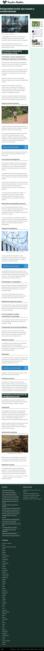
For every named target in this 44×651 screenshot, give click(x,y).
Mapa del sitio (13, 649)
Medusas (4, 613)
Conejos (4, 561)
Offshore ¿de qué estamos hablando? (9, 533)
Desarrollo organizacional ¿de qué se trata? (10, 510)
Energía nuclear (5, 575)
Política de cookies (34, 649)
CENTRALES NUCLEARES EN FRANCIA (31, 495)
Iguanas (4, 595)
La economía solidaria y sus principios (9, 527)
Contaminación (5, 563)
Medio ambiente (5, 611)
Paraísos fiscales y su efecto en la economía (10, 535)
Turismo (4, 644)
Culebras (4, 564)
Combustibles (5, 559)
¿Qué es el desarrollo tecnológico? (9, 492)
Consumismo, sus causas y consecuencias (10, 496)
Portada (3, 478)
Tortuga (4, 642)
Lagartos (4, 599)
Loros (3, 608)
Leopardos (4, 602)
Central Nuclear (5, 555)
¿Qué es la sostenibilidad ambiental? (9, 494)
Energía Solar (5, 577)
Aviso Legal (41, 649)
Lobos (3, 606)
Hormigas (4, 593)
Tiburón (3, 637)
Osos (3, 620)
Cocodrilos (4, 557)
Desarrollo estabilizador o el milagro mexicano (12, 477)
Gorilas (3, 588)
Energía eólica (5, 574)
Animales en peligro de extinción (9, 546)
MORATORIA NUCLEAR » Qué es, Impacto (32, 498)
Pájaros (3, 622)
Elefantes (4, 572)
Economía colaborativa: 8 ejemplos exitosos (10, 519)
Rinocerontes (5, 631)
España (3, 581)
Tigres (3, 638)
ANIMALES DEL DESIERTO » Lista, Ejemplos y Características (15, 475)
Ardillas (3, 550)
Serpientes (4, 633)
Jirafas (3, 597)
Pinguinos (4, 629)
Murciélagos (4, 619)
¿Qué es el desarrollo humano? (8, 490)
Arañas (3, 548)
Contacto (18, 649)
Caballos (4, 554)
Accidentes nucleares (6, 543)
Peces (3, 624)
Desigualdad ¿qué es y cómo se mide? (9, 515)
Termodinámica (5, 635)
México (3, 615)
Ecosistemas (5, 570)
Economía (9, 478)
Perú (3, 628)
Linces (3, 604)
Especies (4, 583)
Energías (4, 579)
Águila (3, 545)
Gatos (3, 586)
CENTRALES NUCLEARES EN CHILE (31, 493)
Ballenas (4, 552)
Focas (3, 584)
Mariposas (4, 610)
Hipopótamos (5, 592)
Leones (3, 601)
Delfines (4, 566)
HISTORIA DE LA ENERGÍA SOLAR (30, 497)
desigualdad (6, 36)
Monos (3, 617)
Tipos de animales (6, 640)
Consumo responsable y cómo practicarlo (10, 499)
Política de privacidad (25, 649)
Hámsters (4, 590)
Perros (3, 626)
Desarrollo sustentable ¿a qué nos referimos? (11, 513)
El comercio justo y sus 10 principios (9, 521)
